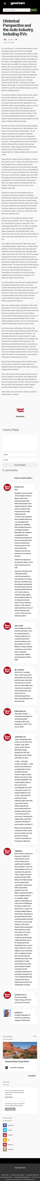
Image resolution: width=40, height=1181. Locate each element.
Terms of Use (35, 1177)
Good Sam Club (20, 1168)
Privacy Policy (5, 1175)
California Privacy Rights (15, 1105)
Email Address (9, 1097)
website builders (26, 478)
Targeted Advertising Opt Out (22, 1177)
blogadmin (11, 39)
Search (33, 10)
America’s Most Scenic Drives (17, 1061)
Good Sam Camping (17, 1067)
